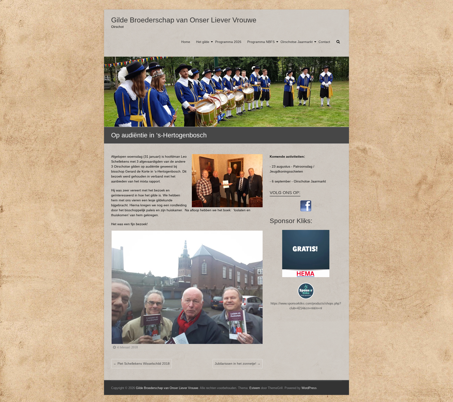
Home (185, 42)
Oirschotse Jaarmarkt (297, 42)
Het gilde (202, 42)
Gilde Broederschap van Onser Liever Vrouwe (183, 20)
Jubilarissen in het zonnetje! (237, 363)
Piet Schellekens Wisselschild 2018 (141, 363)
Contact (324, 42)
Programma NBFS (261, 42)
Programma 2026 (228, 42)
